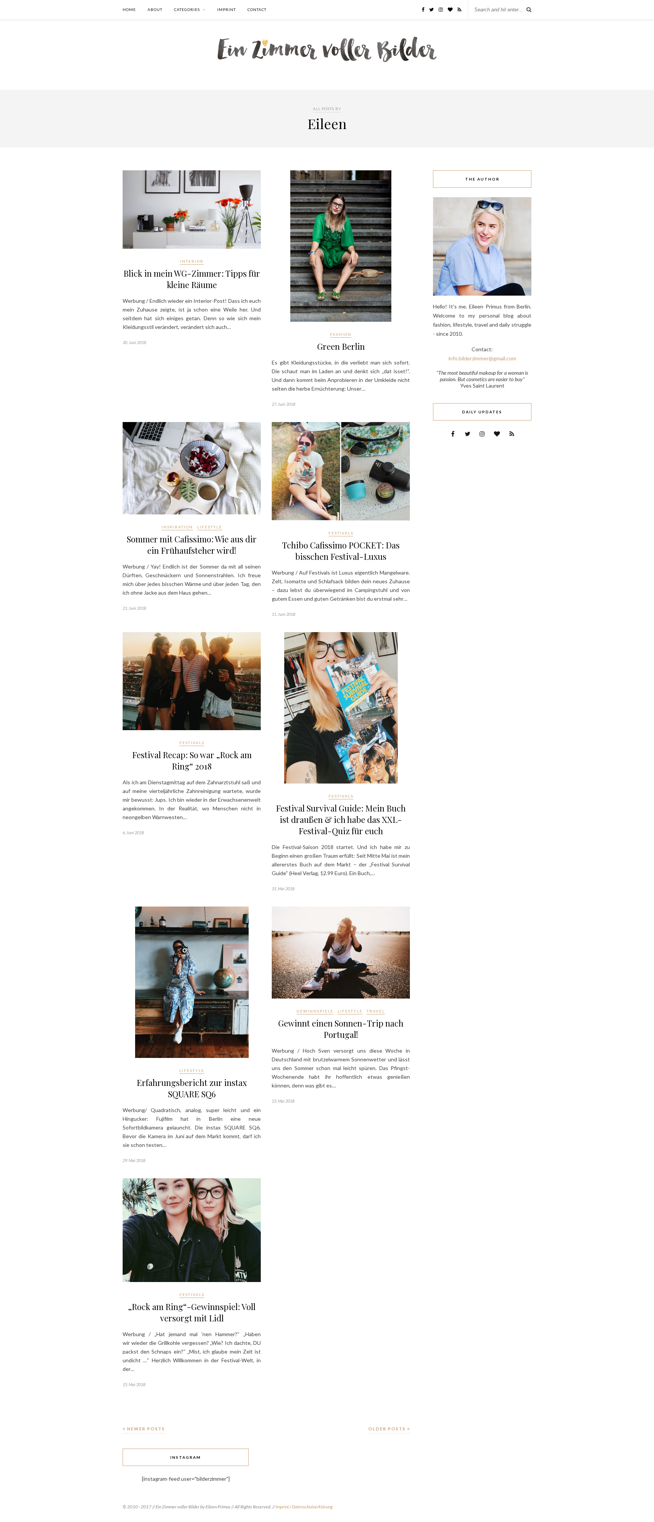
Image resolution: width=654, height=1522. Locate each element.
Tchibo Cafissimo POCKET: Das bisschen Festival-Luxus (341, 550)
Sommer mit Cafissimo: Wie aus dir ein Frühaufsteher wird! (192, 544)
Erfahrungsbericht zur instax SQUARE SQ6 (192, 1088)
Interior (192, 261)
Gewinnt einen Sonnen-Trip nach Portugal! (340, 1028)
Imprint (226, 9)
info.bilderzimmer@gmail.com (482, 358)
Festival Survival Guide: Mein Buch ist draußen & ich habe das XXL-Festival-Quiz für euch (341, 819)
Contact (257, 9)
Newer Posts (145, 1428)
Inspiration (177, 527)
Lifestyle (209, 527)
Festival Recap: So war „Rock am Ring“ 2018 (192, 760)
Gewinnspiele (315, 1011)
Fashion (341, 334)
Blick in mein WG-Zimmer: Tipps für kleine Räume (191, 279)
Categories (187, 9)
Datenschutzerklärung (312, 1507)
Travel (376, 1011)
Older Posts (387, 1428)
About (155, 9)
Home (129, 9)
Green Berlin (341, 346)
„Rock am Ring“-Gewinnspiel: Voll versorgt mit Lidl (191, 1312)
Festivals (341, 533)
